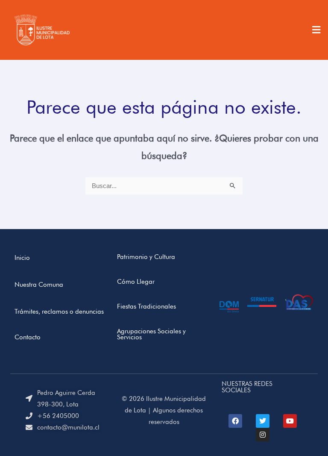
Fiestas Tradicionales (146, 306)
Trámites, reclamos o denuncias (59, 311)
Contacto (28, 337)
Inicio (22, 257)
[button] (316, 30)
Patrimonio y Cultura (146, 256)
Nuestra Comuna (39, 284)
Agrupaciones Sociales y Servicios (151, 334)
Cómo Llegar (136, 281)
